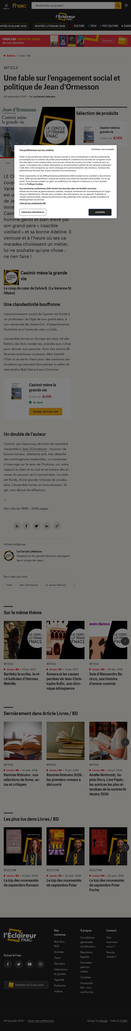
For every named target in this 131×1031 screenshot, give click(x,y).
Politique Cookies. (34, 184)
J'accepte (100, 212)
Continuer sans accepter (102, 149)
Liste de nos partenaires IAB (32, 203)
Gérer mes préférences (32, 212)
